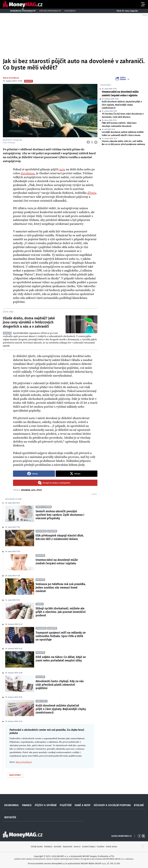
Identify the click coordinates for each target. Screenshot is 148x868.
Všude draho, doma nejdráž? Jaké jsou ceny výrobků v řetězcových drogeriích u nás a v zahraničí (29, 322)
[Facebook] (88, 142)
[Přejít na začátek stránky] (142, 846)
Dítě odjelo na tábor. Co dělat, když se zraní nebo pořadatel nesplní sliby (61, 658)
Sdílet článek (123, 78)
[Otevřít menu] (142, 4)
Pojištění (66, 805)
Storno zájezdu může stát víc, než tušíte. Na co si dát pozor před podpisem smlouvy (123, 143)
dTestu (91, 193)
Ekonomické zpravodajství (23, 11)
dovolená (25, 490)
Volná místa (111, 846)
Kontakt (57, 846)
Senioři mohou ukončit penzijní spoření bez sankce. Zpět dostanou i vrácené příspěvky (60, 515)
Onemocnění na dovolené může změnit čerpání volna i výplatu (120, 93)
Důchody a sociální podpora (112, 805)
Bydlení (139, 805)
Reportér (10, 817)
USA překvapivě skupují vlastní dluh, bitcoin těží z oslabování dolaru (60, 537)
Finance (27, 805)
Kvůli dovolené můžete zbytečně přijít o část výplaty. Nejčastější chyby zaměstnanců (122, 104)
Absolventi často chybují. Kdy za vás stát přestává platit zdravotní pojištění (60, 684)
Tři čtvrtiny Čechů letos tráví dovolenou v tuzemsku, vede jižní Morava (123, 115)
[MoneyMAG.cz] (22, 4)
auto (62, 169)
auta (33, 490)
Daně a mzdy (82, 805)
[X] (92, 142)
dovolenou (28, 173)
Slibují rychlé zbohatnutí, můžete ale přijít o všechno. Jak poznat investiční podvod (61, 612)
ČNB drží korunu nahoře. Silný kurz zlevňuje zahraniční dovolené (119, 124)
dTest (39, 490)
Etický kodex (37, 846)
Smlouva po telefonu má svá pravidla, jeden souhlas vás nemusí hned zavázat (61, 587)
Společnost (70, 11)
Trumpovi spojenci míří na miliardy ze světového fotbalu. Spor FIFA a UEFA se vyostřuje (61, 636)
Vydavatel (67, 846)
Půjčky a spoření (46, 805)
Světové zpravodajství (50, 11)
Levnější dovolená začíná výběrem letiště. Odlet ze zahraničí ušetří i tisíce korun (123, 133)
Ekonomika (11, 805)
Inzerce (77, 846)
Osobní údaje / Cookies (93, 846)
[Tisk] (95, 142)
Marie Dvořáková (11, 78)
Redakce (48, 846)
